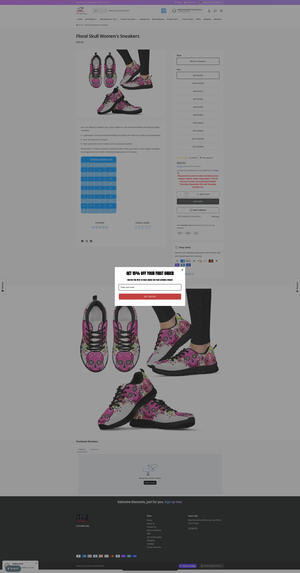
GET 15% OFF (150, 297)
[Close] (182, 270)
